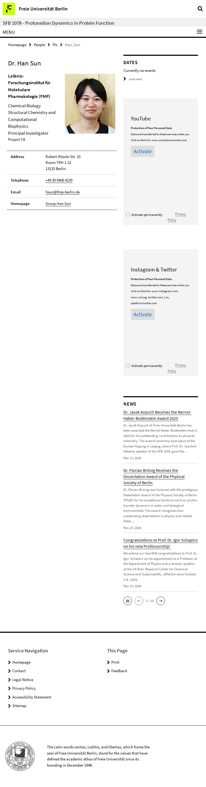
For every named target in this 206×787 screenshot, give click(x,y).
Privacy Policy (24, 688)
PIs (55, 44)
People (39, 44)
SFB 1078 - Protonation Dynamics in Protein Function (58, 23)
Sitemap (19, 705)
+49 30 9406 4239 (59, 180)
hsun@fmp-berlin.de (63, 191)
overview (135, 79)
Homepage (17, 44)
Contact (19, 670)
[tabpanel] (61, 141)
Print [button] (115, 662)
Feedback (119, 670)
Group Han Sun (58, 203)
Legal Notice (22, 679)
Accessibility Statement (31, 697)
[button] (127, 600)
